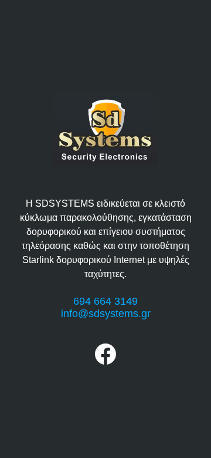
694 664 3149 (105, 301)
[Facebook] (105, 361)
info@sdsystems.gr (106, 313)
